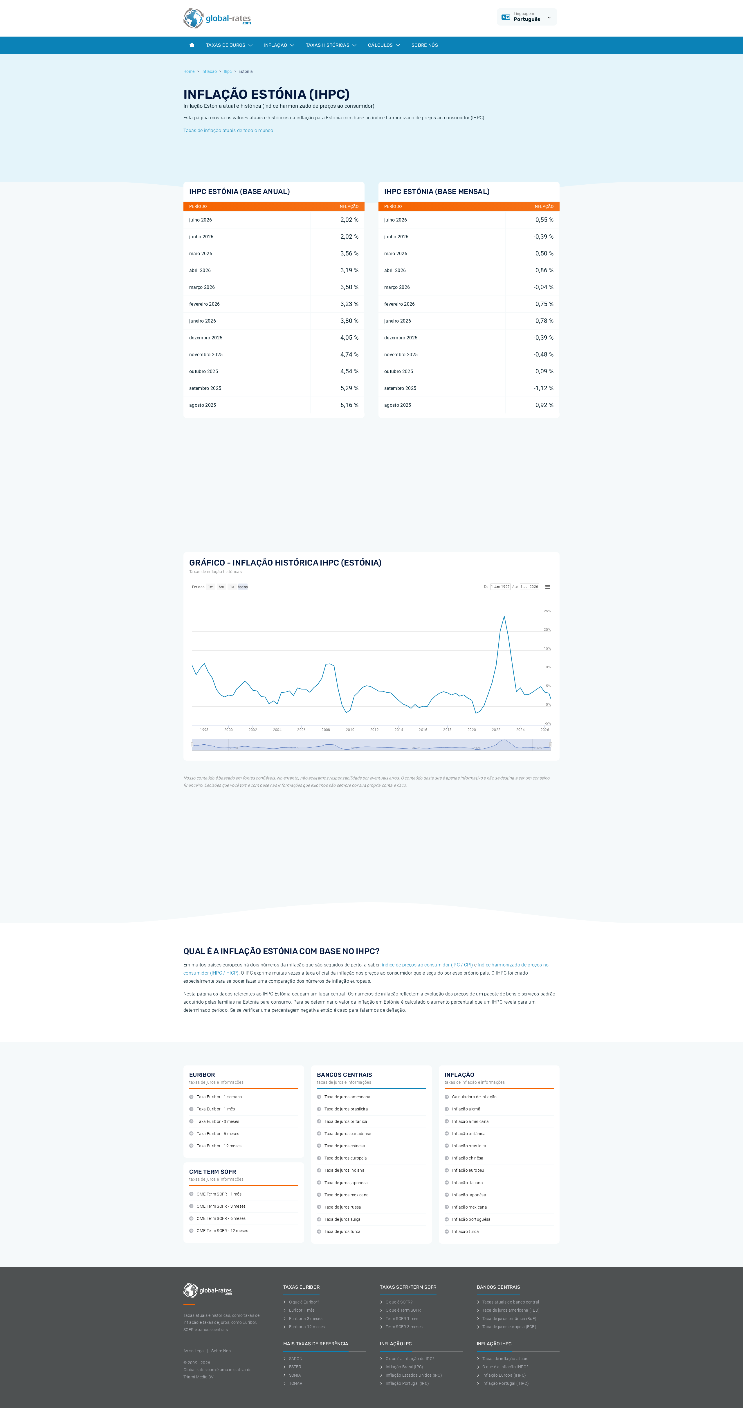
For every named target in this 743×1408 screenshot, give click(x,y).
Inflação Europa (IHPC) (504, 1375)
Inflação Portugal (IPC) (407, 1383)
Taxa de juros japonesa (346, 1182)
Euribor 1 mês (302, 1310)
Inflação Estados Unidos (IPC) (414, 1375)
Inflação (276, 45)
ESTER (295, 1366)
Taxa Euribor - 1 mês (216, 1109)
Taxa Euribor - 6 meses (218, 1133)
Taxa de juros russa (342, 1207)
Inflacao (209, 71)
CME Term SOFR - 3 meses (221, 1206)
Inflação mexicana (469, 1207)
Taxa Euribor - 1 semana (219, 1096)
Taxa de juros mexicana (346, 1195)
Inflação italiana (467, 1182)
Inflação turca (465, 1231)
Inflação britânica (469, 1133)
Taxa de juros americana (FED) (511, 1310)
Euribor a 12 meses (307, 1326)
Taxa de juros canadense (347, 1133)
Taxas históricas (328, 45)
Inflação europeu (468, 1170)
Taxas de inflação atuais (505, 1358)
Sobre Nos (221, 1350)
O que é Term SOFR (403, 1310)
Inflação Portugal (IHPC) (505, 1383)
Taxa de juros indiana (344, 1170)
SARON (295, 1358)
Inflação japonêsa (469, 1195)
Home (188, 71)
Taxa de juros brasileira (346, 1109)
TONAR (295, 1383)
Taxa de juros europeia (345, 1158)
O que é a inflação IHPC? (505, 1366)
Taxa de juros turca (342, 1231)
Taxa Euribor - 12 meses (219, 1146)
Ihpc (228, 71)
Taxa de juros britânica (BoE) (509, 1318)
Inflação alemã (466, 1109)
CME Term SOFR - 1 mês (219, 1194)
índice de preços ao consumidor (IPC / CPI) (427, 965)
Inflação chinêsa (467, 1158)
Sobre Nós (425, 45)
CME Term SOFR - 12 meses (222, 1230)
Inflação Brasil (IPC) (404, 1366)
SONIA (295, 1375)
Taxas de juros (226, 45)
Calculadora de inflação (474, 1096)
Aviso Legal (194, 1350)
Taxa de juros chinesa (344, 1146)
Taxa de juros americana (347, 1096)
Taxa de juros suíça (342, 1219)
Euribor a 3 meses (305, 1318)
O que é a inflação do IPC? (410, 1358)
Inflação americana (470, 1121)
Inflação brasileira (469, 1146)
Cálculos (381, 45)
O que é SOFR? (399, 1302)
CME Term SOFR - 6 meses (221, 1218)
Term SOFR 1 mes (402, 1318)
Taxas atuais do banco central (510, 1302)
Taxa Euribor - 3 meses (218, 1121)
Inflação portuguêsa (471, 1219)
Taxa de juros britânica (345, 1121)
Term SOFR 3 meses (404, 1326)
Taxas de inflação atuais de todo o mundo (228, 130)
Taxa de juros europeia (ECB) (509, 1326)
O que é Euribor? (304, 1302)
